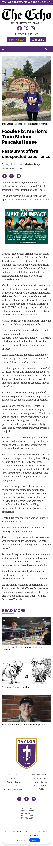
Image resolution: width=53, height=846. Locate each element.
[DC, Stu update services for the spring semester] (26, 631)
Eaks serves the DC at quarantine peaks (23, 724)
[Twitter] (26, 28)
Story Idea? (16, 39)
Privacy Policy (40, 786)
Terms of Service (39, 782)
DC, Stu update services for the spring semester (22, 648)
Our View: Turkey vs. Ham (16, 687)
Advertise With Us (39, 775)
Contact (13, 778)
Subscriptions (40, 778)
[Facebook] (19, 28)
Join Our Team (13, 782)
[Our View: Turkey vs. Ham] (26, 671)
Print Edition (40, 789)
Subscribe (38, 39)
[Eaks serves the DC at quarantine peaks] (26, 708)
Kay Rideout (12, 164)
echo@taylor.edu (26, 805)
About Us (13, 775)
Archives (13, 786)
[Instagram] (33, 28)
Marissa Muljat (33, 164)
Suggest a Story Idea (13, 789)
